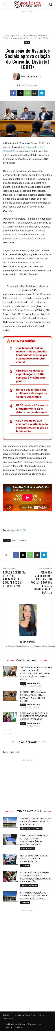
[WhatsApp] (27, 93)
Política (23, 540)
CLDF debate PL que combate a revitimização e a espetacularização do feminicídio (32, 426)
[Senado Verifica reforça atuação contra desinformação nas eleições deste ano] (10, 839)
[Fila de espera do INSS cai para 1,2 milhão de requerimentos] (10, 859)
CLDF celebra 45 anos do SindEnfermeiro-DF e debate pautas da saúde (32, 409)
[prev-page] (5, 732)
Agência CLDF (18, 530)
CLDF (23, 35)
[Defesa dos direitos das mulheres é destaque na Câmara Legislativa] (10, 717)
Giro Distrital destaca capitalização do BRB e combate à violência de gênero (31, 376)
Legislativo (14, 35)
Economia (25, 865)
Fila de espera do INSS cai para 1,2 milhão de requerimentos (34, 858)
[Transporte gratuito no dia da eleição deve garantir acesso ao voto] (10, 822)
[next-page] (10, 732)
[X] (20, 93)
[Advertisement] (27, 21)
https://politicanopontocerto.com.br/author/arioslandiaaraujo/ (27, 646)
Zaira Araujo (31, 76)
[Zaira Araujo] (17, 76)
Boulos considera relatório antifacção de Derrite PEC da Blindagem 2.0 (14, 579)
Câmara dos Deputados (31, 828)
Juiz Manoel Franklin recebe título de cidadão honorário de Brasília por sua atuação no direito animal (31, 355)
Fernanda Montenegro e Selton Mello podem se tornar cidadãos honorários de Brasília (41, 582)
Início (5, 35)
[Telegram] (41, 93)
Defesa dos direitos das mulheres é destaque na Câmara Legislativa (31, 393)
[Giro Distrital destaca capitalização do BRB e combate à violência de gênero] (10, 696)
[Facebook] (13, 93)
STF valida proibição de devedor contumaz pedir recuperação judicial (34, 896)
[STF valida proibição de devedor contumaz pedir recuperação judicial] (10, 896)
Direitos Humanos (29, 885)
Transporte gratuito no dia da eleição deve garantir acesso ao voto (36, 821)
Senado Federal (27, 848)
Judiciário (25, 902)
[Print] (34, 93)
